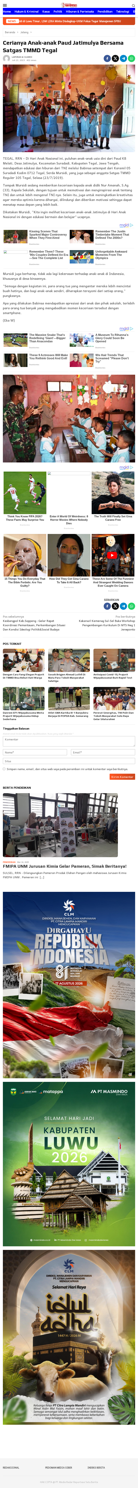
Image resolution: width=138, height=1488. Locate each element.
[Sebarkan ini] (107, 58)
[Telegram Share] (123, 58)
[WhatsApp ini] (131, 58)
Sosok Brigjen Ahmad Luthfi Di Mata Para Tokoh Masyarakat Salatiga (66, 677)
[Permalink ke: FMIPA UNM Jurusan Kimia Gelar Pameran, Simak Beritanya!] (60, 825)
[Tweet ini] (115, 58)
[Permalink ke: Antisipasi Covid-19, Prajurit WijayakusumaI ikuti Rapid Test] (114, 660)
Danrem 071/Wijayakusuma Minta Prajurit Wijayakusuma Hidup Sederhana (23, 716)
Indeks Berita (96, 1467)
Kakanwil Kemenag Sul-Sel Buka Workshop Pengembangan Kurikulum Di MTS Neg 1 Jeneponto (107, 623)
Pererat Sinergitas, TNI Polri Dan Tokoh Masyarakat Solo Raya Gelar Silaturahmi (113, 716)
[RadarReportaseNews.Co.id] (68, 4)
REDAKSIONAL (11, 1467)
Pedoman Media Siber (58, 1467)
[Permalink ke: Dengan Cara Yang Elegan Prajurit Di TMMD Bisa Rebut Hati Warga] (24, 660)
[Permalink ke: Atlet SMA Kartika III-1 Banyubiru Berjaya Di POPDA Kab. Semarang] (69, 698)
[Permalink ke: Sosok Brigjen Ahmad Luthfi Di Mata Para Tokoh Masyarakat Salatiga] (69, 660)
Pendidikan (9, 862)
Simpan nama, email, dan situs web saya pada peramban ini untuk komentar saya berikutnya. (67, 769)
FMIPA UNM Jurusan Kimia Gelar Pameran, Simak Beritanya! (64, 866)
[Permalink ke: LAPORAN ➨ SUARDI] (6, 58)
